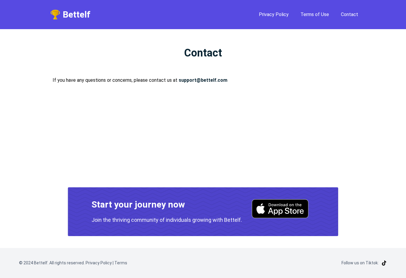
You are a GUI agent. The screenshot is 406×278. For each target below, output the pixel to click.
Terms (120, 262)
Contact (349, 14)
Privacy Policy (274, 14)
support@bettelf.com (203, 80)
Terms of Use (314, 14)
